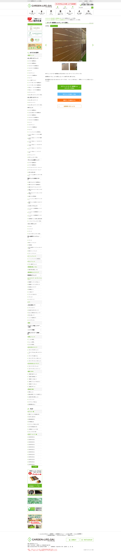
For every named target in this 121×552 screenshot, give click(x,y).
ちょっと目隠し (31, 342)
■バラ (29, 302)
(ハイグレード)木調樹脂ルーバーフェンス (35, 209)
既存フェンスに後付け (70, 13)
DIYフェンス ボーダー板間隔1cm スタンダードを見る (69, 87)
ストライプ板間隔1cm (33, 75)
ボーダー (30, 226)
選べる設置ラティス (79, 13)
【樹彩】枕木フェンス (33, 374)
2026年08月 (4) (31, 437)
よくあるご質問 (69, 533)
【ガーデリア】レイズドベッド (34, 368)
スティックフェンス (32, 253)
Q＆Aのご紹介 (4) (32, 416)
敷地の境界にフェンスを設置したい (35, 394)
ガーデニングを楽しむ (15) (34, 424)
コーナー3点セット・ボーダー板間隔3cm (35, 138)
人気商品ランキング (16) (33, 429)
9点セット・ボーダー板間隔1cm (35, 87)
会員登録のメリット (60, 533)
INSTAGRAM (88, 540)
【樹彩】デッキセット (33, 384)
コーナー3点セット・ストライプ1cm (35, 152)
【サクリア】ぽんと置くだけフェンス (35, 353)
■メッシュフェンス (32, 256)
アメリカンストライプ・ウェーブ (35, 169)
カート (72, 8)
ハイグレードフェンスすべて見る (35, 221)
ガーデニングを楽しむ (33, 401)
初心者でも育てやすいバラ (34, 310)
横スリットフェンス (32, 242)
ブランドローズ (31, 307)
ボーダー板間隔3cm (32, 63)
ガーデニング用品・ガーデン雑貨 (33, 326)
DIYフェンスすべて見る (33, 157)
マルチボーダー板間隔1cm (34, 65)
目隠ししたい (31, 391)
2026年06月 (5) (31, 442)
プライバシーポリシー (61, 535)
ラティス (30, 231)
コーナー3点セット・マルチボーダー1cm (35, 142)
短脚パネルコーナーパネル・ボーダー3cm (35, 193)
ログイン (81, 1)
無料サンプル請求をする (69, 100)
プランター (31, 296)
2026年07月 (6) (31, 439)
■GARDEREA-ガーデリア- (33, 363)
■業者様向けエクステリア (33, 272)
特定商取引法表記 (51, 535)
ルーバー (30, 70)
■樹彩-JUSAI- (31, 371)
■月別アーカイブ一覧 (32, 434)
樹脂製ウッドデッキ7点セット (34, 282)
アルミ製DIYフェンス (33, 264)
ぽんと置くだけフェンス (32, 13)
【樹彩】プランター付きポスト (34, 381)
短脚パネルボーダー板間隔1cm (34, 182)
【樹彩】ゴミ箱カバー (33, 379)
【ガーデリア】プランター (34, 366)
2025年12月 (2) (31, 456)
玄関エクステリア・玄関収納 (33, 333)
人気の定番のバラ (31, 305)
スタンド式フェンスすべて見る (34, 233)
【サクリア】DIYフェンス (33, 349)
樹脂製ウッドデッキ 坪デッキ (34, 284)
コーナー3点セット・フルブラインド (35, 149)
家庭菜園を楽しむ (32, 404)
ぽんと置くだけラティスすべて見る (35, 104)
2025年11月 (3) (31, 459)
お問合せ (91, 1)
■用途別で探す (31, 389)
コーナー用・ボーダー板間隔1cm (35, 82)
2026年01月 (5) (31, 454)
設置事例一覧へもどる (69, 106)
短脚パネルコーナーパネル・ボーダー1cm (35, 190)
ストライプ (31, 228)
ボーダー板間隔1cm (32, 60)
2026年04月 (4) (31, 447)
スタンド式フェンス (32, 223)
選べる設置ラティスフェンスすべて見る (35, 248)
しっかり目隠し (31, 339)
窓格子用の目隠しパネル (33, 269)
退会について (70, 535)
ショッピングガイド (44, 533)
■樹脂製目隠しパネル (32, 266)
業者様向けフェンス (32, 275)
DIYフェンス (51, 13)
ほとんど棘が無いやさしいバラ (34, 312)
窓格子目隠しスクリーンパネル (88, 13)
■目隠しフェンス (31, 336)
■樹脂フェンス (31, 55)
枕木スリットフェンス (33, 250)
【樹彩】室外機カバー (33, 376)
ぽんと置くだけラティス (41, 13)
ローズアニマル (31, 320)
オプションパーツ (32, 92)
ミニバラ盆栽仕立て (32, 317)
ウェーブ (30, 77)
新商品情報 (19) (32, 419)
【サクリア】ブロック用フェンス (35, 358)
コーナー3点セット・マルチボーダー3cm (35, 145)
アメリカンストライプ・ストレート (35, 167)
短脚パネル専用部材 (32, 196)
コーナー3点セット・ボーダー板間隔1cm (35, 135)
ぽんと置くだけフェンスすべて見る (35, 94)
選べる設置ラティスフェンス (33, 237)
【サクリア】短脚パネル (33, 355)
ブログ (31, 409)
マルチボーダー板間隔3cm (34, 68)
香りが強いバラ (31, 315)
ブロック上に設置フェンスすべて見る (35, 175)
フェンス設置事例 (77, 533)
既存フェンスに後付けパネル (33, 179)
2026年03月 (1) (31, 449)
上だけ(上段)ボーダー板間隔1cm (35, 112)
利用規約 (51, 533)
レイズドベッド (31, 299)
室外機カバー (31, 289)
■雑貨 (29, 322)
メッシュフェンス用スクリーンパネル (35, 199)
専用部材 (30, 245)
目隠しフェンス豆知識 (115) (34, 414)
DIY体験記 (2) (31, 421)
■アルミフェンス (31, 261)
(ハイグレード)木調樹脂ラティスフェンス (35, 216)
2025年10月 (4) (31, 461)
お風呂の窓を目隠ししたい (34, 396)
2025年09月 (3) (31, 464)
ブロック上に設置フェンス (60, 13)
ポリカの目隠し (31, 344)
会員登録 (86, 1)
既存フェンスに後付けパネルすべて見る (35, 203)
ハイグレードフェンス (32, 205)
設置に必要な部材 (32, 172)
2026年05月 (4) (31, 444)
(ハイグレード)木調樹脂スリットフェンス (35, 212)
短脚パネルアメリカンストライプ (35, 187)
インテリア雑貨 (31, 329)
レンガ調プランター (32, 80)
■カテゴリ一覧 (31, 411)
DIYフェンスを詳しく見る (69, 94)
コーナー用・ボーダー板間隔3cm (35, 85)
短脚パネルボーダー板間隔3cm (34, 184)
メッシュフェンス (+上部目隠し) (35, 131)
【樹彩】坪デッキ (32, 386)
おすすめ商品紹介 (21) (33, 426)
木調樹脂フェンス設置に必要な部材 (35, 218)
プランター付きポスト (33, 294)
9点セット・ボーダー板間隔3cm (35, 89)
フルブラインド (31, 72)
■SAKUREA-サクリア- (33, 347)
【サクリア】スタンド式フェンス (35, 360)
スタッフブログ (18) (32, 431)
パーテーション (31, 399)
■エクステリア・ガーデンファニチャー (35, 279)
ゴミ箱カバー (31, 291)
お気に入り (65, 8)
